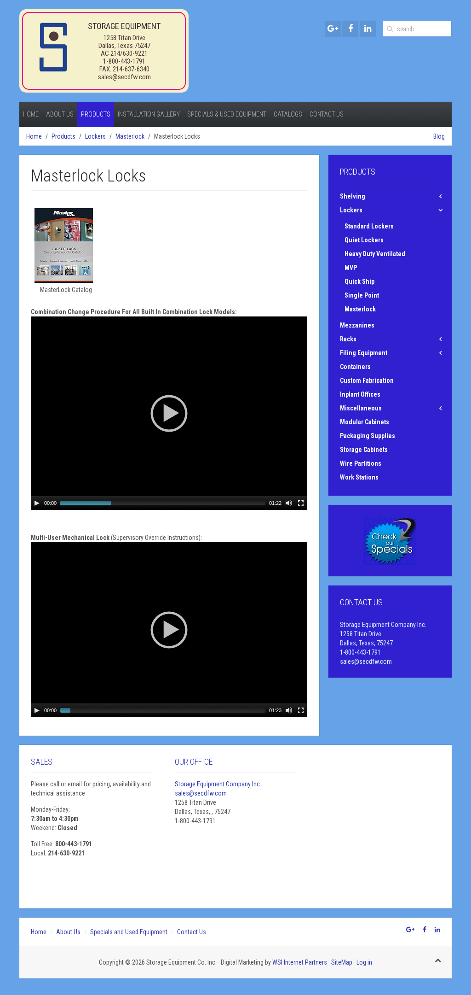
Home (31, 114)
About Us (60, 114)
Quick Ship (359, 281)
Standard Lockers (369, 226)
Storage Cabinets (364, 449)
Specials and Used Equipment (128, 932)
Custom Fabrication (367, 380)
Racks (348, 339)
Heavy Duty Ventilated (375, 254)
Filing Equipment (363, 353)
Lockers (95, 136)
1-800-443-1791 (124, 61)
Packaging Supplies (367, 435)
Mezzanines (357, 325)
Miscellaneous (361, 408)
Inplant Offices (360, 394)
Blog (439, 136)
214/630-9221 (129, 53)
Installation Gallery (149, 114)
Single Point (362, 295)
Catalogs (288, 114)
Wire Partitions (360, 463)
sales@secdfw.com (124, 77)
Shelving (352, 196)
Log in (364, 962)
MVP (351, 267)
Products (95, 114)
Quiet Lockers (364, 240)
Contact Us (327, 114)
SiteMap (341, 962)
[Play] (36, 503)
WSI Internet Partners (299, 962)
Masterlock (129, 136)
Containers (355, 366)
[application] (169, 413)
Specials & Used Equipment (226, 114)
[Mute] (289, 503)
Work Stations (359, 477)
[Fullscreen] (300, 503)
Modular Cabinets (364, 422)
